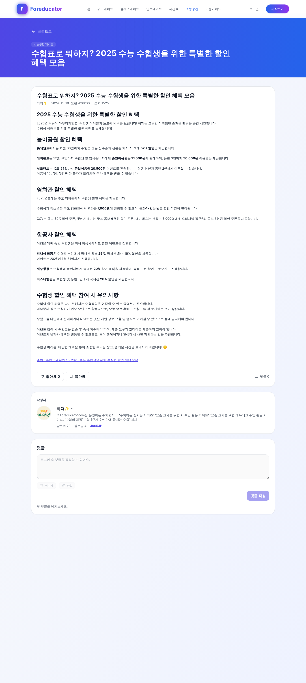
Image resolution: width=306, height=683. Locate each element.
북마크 (80, 376)
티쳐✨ (62, 408)
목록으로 (44, 31)
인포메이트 (154, 9)
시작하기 (277, 9)
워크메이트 (105, 9)
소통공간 (192, 9)
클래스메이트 (129, 9)
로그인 (254, 9)
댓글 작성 (258, 495)
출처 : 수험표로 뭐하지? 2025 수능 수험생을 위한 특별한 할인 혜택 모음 (87, 360)
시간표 (174, 9)
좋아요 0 (53, 376)
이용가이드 (213, 9)
